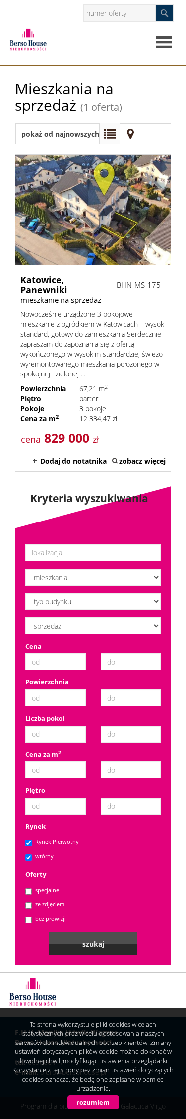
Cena (33, 646)
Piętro (35, 790)
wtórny (44, 856)
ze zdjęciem (49, 904)
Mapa (130, 133)
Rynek (35, 826)
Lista (109, 133)
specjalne (47, 890)
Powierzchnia (47, 681)
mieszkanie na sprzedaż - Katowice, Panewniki (93, 313)
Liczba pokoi (44, 718)
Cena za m (43, 754)
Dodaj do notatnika (73, 461)
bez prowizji (50, 918)
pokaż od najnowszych (60, 134)
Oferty (35, 874)
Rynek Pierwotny (57, 841)
